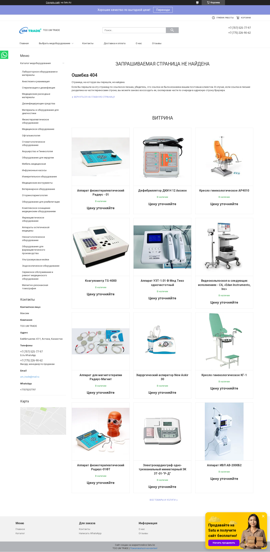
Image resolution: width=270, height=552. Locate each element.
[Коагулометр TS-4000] (100, 247)
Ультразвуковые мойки (35, 259)
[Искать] (172, 30)
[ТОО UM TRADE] (30, 30)
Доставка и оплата (114, 43)
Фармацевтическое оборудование (33, 219)
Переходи (163, 10)
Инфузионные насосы (34, 170)
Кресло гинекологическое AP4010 (224, 190)
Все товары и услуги (163, 499)
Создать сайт (53, 2)
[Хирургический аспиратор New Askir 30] (162, 341)
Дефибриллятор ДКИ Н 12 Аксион (162, 190)
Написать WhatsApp (90, 533)
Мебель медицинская (34, 163)
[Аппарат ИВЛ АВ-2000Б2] (224, 431)
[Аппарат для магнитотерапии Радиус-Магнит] (100, 341)
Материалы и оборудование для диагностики (40, 112)
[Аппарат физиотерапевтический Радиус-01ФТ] (100, 431)
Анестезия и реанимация (36, 81)
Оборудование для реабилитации (41, 201)
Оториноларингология (35, 195)
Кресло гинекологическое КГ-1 (224, 375)
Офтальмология (31, 135)
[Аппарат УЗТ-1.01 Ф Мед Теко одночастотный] (162, 247)
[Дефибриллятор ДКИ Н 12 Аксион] (162, 157)
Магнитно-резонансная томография (35, 287)
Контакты (87, 43)
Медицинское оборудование (38, 129)
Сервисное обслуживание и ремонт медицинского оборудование (37, 275)
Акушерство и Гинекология (37, 151)
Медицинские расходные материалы (36, 96)
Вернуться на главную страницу (94, 96)
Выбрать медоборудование (54, 43)
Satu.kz (151, 545)
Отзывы (156, 43)
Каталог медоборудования (35, 63)
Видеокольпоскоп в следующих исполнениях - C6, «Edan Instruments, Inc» (224, 285)
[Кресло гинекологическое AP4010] (224, 157)
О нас (139, 43)
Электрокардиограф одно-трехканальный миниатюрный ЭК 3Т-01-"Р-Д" (162, 469)
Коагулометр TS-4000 (100, 280)
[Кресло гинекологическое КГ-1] (224, 341)
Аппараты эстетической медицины (35, 229)
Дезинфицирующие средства (38, 103)
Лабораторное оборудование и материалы (39, 73)
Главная (24, 43)
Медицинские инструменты (37, 182)
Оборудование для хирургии (38, 157)
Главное (20, 529)
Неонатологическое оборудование (33, 239)
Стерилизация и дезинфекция (38, 87)
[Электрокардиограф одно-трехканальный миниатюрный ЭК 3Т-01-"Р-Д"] (162, 431)
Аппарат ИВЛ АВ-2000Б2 (224, 465)
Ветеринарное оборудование (38, 189)
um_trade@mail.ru (29, 376)
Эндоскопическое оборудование (40, 265)
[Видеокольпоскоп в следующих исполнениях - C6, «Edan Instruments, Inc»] (224, 247)
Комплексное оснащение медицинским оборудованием (39, 210)
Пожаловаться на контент (143, 548)
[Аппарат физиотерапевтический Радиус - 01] (100, 157)
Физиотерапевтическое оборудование (35, 121)
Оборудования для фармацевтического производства (33, 249)
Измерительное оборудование (39, 176)
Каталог (20, 533)
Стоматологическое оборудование (33, 143)
